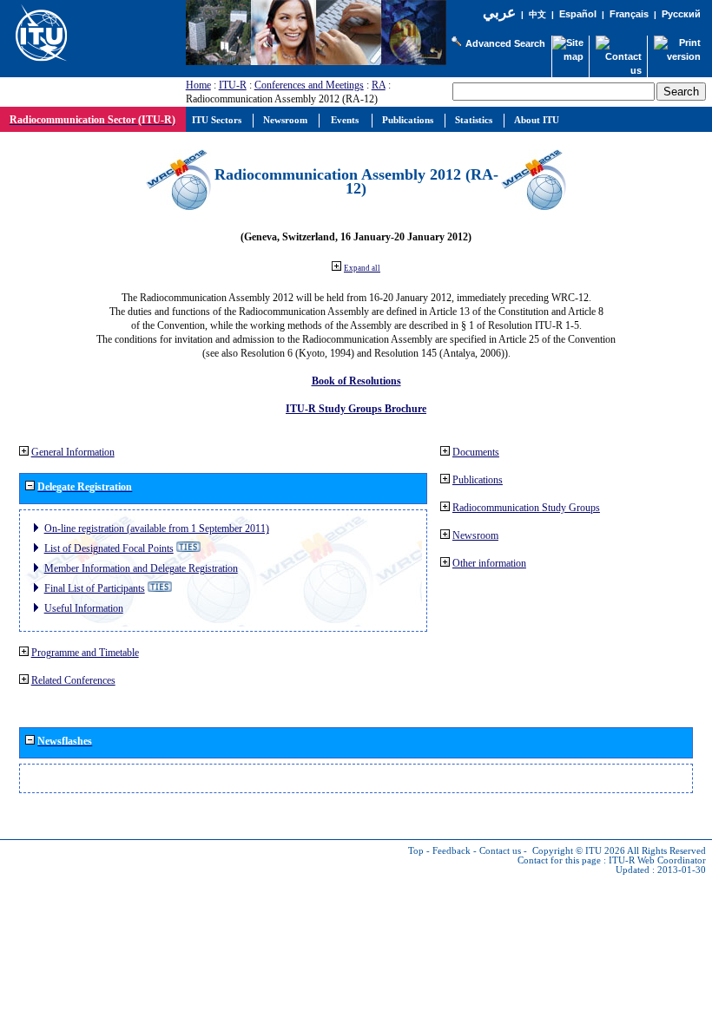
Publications (477, 480)
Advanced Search (505, 43)
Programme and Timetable (85, 653)
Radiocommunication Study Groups (526, 508)
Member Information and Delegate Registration (141, 568)
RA (379, 85)
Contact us (500, 851)
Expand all (362, 268)
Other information (489, 563)
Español (578, 14)
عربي (499, 12)
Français (629, 14)
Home (198, 85)
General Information (73, 452)
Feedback (451, 851)
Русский (681, 14)
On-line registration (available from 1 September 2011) (156, 528)
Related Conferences (73, 680)
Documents (475, 452)
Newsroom (475, 535)
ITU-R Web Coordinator (657, 860)
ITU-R (233, 85)
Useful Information (83, 608)
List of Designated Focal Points (109, 548)
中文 (537, 14)
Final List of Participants (94, 588)
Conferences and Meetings (309, 85)
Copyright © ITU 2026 (578, 851)
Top (416, 851)
